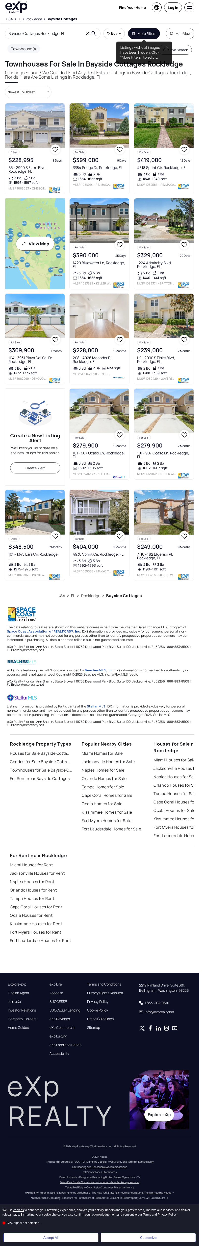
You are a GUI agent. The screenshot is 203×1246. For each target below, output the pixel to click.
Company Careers (22, 1019)
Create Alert (35, 468)
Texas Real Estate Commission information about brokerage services (99, 1182)
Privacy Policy (97, 1001)
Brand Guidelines (100, 1019)
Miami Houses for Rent (31, 865)
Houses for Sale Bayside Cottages (41, 753)
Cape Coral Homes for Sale (107, 795)
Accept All (50, 1238)
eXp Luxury (58, 1036)
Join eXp (14, 1001)
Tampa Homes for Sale (103, 787)
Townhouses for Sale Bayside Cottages (41, 770)
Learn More (158, 1197)
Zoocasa (56, 993)
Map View (183, 33)
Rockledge (90, 595)
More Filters (147, 33)
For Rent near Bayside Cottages (40, 778)
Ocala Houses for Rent (31, 915)
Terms (147, 1214)
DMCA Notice (99, 1156)
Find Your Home (132, 7)
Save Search (178, 49)
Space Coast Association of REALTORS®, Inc (43, 631)
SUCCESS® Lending (65, 1010)
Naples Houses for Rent (32, 881)
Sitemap (93, 1027)
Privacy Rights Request (105, 993)
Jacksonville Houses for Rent (37, 873)
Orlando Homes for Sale (104, 778)
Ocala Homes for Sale (102, 803)
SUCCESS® (58, 1001)
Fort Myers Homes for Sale (106, 820)
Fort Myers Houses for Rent (35, 932)
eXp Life (56, 984)
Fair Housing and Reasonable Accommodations (99, 1167)
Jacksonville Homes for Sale (108, 761)
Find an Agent (18, 993)
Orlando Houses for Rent (33, 890)
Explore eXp (17, 984)
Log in (173, 7)
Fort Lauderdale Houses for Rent (40, 940)
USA (61, 595)
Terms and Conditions (104, 984)
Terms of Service (137, 1161)
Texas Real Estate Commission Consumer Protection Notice (99, 1187)
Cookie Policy (97, 1010)
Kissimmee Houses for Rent (36, 923)
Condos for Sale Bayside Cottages (41, 761)
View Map (39, 244)
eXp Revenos (60, 1019)
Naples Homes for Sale (103, 770)
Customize (148, 1238)
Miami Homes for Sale (102, 753)
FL (73, 595)
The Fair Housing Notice (157, 1192)
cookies (18, 1210)
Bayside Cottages (124, 595)
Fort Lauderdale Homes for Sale (111, 829)
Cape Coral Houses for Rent (36, 907)
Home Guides (18, 1027)
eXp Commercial (62, 1027)
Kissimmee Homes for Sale (107, 812)
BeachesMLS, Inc (98, 670)
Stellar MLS (96, 706)
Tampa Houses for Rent (32, 898)
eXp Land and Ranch (65, 1045)
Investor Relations (22, 1010)
